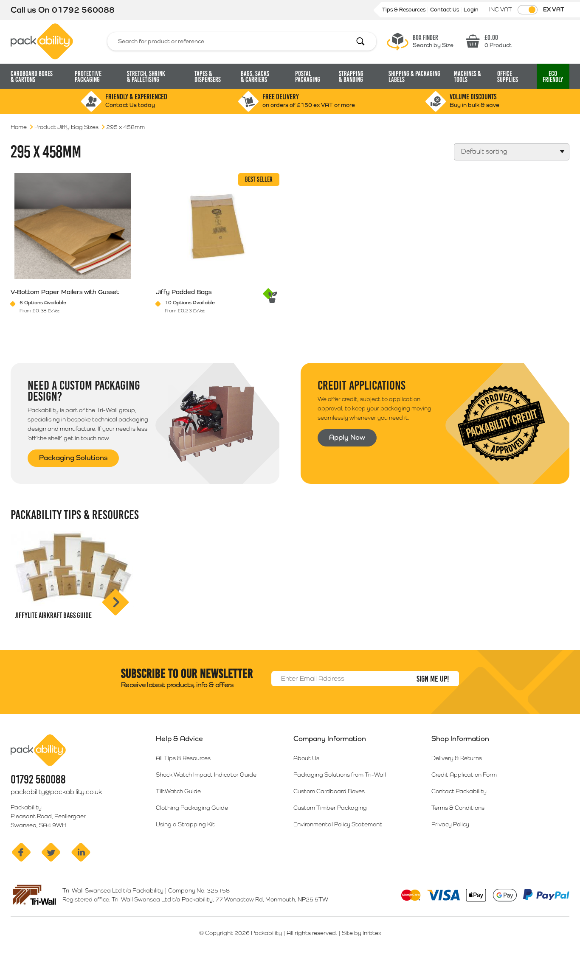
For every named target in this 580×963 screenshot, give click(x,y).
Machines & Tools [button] (467, 76)
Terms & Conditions (457, 807)
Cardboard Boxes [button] (32, 76)
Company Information (329, 738)
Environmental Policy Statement (337, 824)
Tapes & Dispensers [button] (207, 76)
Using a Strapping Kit (185, 824)
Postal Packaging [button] (307, 76)
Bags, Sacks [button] (255, 76)
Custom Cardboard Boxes (329, 791)
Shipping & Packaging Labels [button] (414, 76)
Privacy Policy (450, 824)
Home (19, 127)
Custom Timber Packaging (330, 807)
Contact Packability (459, 791)
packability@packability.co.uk (56, 792)
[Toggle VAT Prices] (528, 9)
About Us (306, 758)
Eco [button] (553, 76)
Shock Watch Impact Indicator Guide (206, 774)
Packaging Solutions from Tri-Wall (339, 774)
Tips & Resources (404, 9)
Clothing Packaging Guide (192, 807)
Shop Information (460, 738)
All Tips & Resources (183, 758)
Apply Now (347, 437)
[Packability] (42, 40)
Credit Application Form (464, 774)
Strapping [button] (351, 76)
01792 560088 (83, 10)
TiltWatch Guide (178, 791)
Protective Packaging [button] (88, 76)
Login (471, 9)
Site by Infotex (361, 932)
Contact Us (445, 9)
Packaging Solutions (73, 457)
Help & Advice (179, 738)
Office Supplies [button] (507, 76)
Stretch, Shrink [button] (146, 76)
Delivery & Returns (456, 758)
